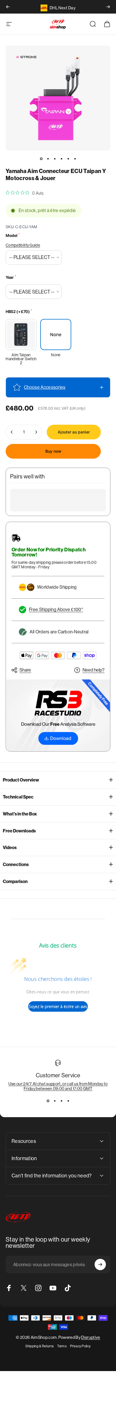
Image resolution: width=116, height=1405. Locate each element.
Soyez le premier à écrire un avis (58, 1006)
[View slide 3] (61, 1101)
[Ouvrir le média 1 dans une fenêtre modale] (58, 98)
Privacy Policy (80, 1346)
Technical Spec (18, 797)
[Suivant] (108, 7)
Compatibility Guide (23, 245)
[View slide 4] (68, 1101)
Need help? (93, 670)
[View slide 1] (47, 1101)
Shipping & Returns (39, 1346)
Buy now (53, 451)
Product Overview (21, 780)
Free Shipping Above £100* (56, 609)
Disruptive (90, 1337)
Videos (10, 847)
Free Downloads (19, 831)
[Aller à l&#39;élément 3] (54, 158)
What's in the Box (20, 814)
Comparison (15, 881)
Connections (16, 864)
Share (25, 670)
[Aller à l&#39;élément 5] (68, 158)
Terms (62, 1346)
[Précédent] (8, 7)
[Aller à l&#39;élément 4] (61, 158)
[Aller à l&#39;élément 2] (47, 158)
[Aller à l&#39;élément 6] (75, 158)
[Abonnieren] (100, 1264)
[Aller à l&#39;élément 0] (41, 158)
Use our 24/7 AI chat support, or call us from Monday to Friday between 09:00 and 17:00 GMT (58, 1086)
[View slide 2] (54, 1101)
